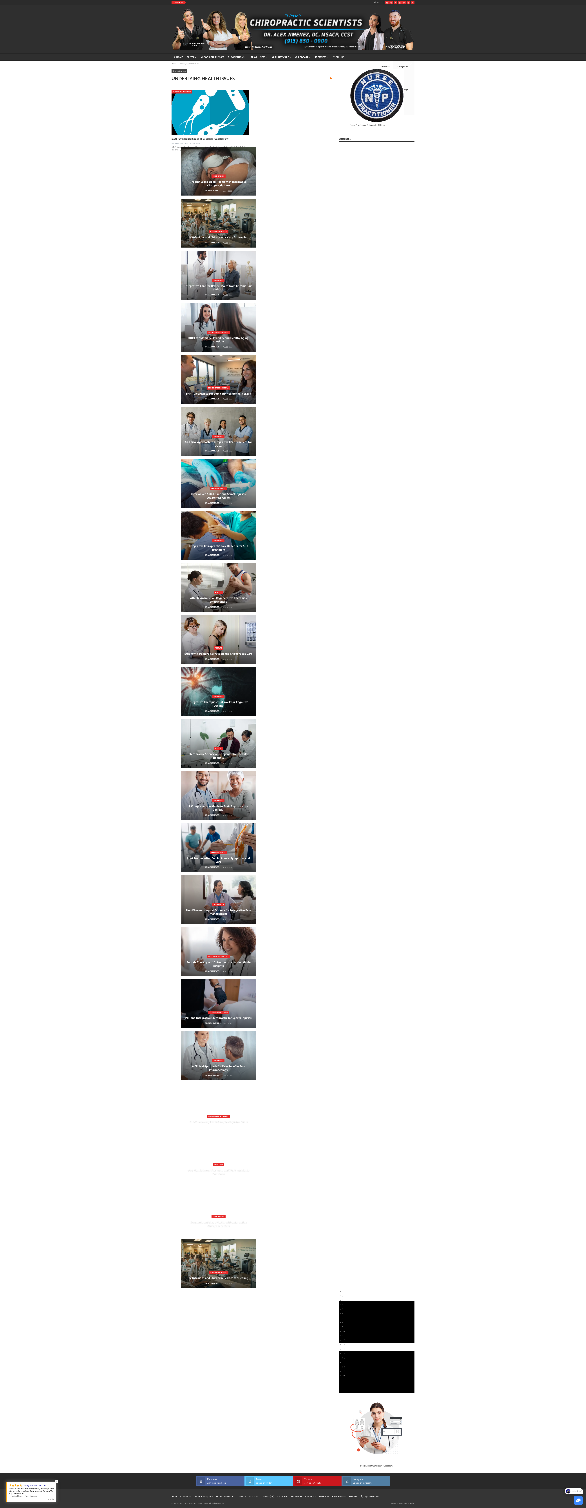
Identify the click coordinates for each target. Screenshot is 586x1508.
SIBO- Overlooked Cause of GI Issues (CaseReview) (200, 138)
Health (21, 748)
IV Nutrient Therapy (21, 232)
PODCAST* (254, 1496)
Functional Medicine (182, 92)
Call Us (339, 57)
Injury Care (282, 57)
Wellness (259, 57)
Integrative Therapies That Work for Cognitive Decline (219, 2)
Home (179, 57)
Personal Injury (21, 488)
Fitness (322, 57)
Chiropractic (21, 904)
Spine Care (21, 1164)
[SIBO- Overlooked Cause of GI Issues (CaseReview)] (210, 112)
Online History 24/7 (203, 1496)
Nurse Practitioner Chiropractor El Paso (367, 125)
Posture (21, 648)
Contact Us (185, 1496)
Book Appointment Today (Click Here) (376, 1466)
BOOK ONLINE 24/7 (214, 57)
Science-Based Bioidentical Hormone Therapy (22, 332)
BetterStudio (409, 1503)
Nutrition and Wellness (21, 956)
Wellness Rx (296, 1496)
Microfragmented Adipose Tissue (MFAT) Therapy (22, 1116)
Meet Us (242, 1496)
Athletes (21, 592)
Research (353, 1496)
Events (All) (268, 1496)
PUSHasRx (324, 1496)
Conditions (237, 57)
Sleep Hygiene (21, 176)
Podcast (303, 57)
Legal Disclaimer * (372, 1496)
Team (193, 57)
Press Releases (339, 1496)
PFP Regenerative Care (21, 1012)
